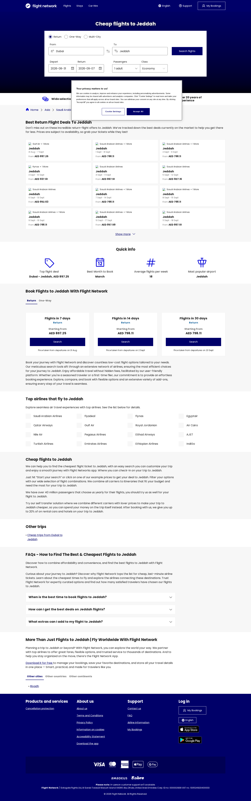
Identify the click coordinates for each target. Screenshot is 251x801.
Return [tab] (31, 300)
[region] (126, 100)
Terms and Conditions (90, 715)
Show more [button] (123, 234)
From (53, 44)
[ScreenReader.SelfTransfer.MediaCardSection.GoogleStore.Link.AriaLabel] (190, 741)
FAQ (130, 715)
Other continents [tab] (80, 676)
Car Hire (93, 6)
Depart (54, 61)
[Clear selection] (164, 51)
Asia (47, 110)
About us (82, 708)
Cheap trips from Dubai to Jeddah (44, 537)
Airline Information (138, 722)
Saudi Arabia (64, 110)
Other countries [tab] (55, 676)
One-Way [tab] (45, 300)
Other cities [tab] (35, 676)
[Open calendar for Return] (100, 68)
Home (34, 110)
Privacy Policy (85, 722)
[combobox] (76, 51)
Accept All (138, 111)
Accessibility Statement (91, 736)
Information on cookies (90, 729)
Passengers (120, 61)
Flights (67, 6)
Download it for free (39, 663)
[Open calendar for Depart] (72, 68)
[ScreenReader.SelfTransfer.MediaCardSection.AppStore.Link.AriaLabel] (190, 730)
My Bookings (135, 729)
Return (82, 61)
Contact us (134, 708)
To (115, 44)
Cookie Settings (113, 111)
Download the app (88, 743)
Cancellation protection (40, 708)
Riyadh (34, 686)
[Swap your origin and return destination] (108, 51)
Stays (79, 6)
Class (144, 61)
